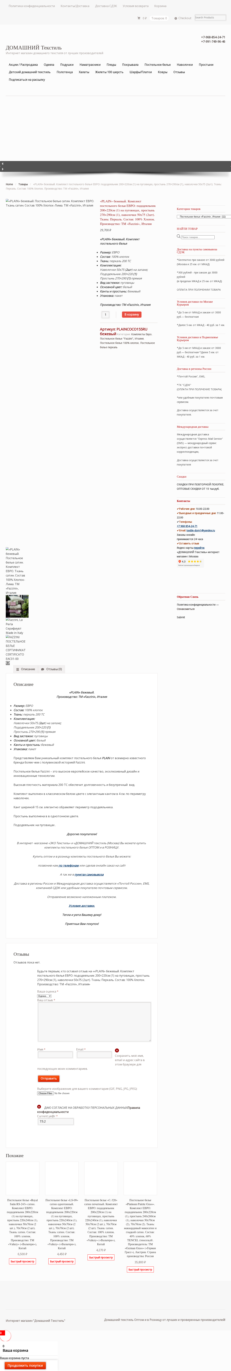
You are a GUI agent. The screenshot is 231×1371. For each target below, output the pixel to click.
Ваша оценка (47, 991)
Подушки (66, 65)
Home (9, 184)
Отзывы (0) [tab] (54, 669)
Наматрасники (90, 65)
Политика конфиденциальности (32, 6)
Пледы (111, 65)
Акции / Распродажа (23, 65)
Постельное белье (158, 65)
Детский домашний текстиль (30, 72)
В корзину (132, 314)
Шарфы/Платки (141, 72)
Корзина (160, 6)
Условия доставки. (82, 906)
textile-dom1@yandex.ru (201, 530)
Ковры (162, 72)
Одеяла (49, 65)
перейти (199, 547)
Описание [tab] (27, 669)
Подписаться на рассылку (27, 80)
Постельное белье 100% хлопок (119, 343)
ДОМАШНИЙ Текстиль (34, 47)
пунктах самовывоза (89, 874)
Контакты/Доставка (75, 6)
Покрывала (130, 65)
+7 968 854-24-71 (187, 526)
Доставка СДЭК (106, 6)
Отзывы (179, 72)
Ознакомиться (186, 609)
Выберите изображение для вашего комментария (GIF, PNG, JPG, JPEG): (87, 1089)
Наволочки (185, 65)
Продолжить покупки (25, 1365)
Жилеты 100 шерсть (109, 72)
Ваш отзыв (46, 1000)
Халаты (84, 72)
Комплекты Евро (141, 334)
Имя (41, 1049)
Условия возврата (136, 6)
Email (81, 1049)
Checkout (184, 18)
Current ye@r (47, 1116)
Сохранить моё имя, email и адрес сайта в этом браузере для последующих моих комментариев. (91, 1062)
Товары (23, 184)
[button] (115, 163)
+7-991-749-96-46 (213, 41)
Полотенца (65, 72)
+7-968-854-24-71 (213, 37)
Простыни (206, 65)
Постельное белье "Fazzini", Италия (122, 338)
